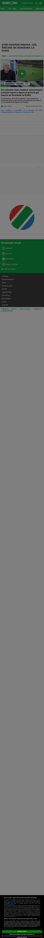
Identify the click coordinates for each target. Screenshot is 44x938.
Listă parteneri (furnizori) (9, 927)
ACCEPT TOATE (22, 931)
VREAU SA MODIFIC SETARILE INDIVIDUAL (22, 934)
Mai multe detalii (11, 904)
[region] (22, 916)
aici (12, 912)
